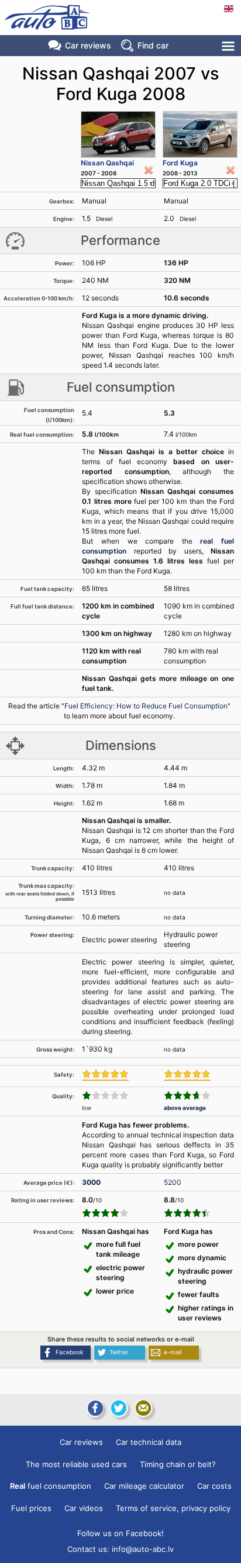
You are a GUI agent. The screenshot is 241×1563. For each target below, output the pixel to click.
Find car (152, 45)
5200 (172, 1182)
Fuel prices (31, 1508)
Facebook (69, 1351)
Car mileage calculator (144, 1486)
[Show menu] (229, 46)
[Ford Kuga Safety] (187, 1075)
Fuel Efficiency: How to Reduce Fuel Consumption (146, 705)
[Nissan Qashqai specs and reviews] (118, 134)
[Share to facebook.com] (94, 1408)
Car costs (214, 1486)
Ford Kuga (180, 162)
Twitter (119, 1351)
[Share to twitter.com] (118, 1408)
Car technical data (148, 1442)
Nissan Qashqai (107, 162)
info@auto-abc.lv (143, 1549)
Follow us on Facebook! (120, 1533)
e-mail (172, 1351)
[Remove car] (148, 170)
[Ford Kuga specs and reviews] (200, 134)
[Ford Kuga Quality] (187, 1095)
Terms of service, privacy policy (173, 1508)
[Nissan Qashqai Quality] (105, 1095)
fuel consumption (50, 1486)
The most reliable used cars (76, 1464)
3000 (91, 1182)
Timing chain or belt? (178, 1464)
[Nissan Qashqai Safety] (105, 1075)
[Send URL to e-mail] (143, 1408)
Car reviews (88, 45)
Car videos (83, 1508)
